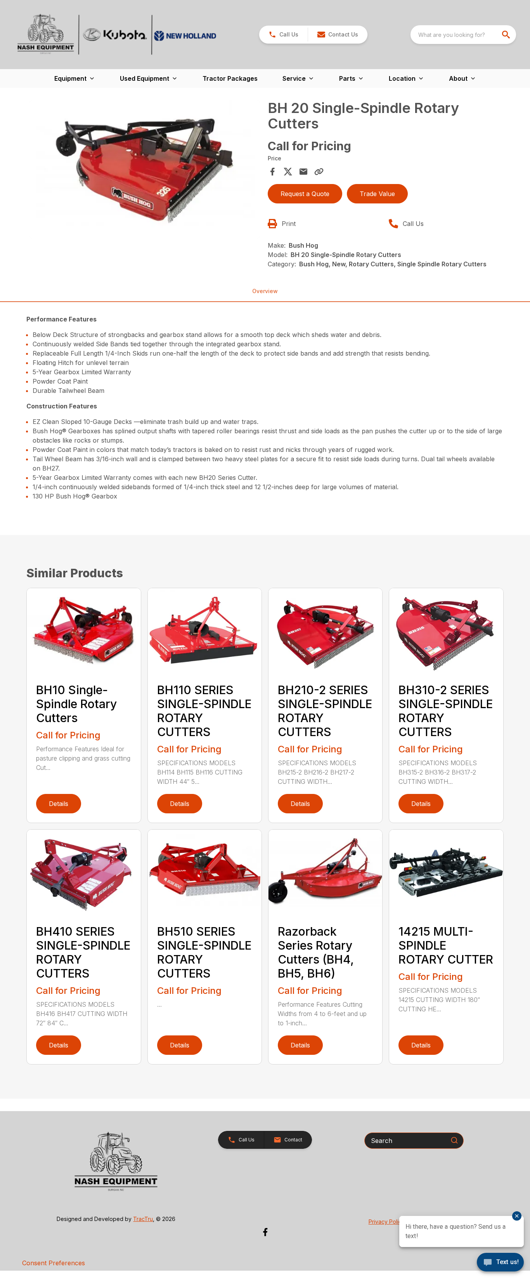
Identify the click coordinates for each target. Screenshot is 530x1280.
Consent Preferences (53, 1263)
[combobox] (463, 34)
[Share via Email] (303, 171)
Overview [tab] (265, 291)
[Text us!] (500, 1263)
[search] (506, 34)
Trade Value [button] (377, 194)
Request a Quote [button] (305, 194)
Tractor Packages (230, 78)
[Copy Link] (319, 171)
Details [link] (58, 804)
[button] (283, 35)
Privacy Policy (387, 1221)
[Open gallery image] (144, 169)
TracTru (143, 1219)
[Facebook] (265, 1232)
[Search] (454, 1140)
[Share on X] (288, 171)
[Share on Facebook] (272, 171)
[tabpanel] (144, 170)
